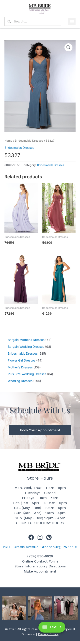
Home (8, 140)
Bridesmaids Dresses (29, 140)
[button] (72, 21)
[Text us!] (52, 628)
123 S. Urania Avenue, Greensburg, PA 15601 (40, 547)
